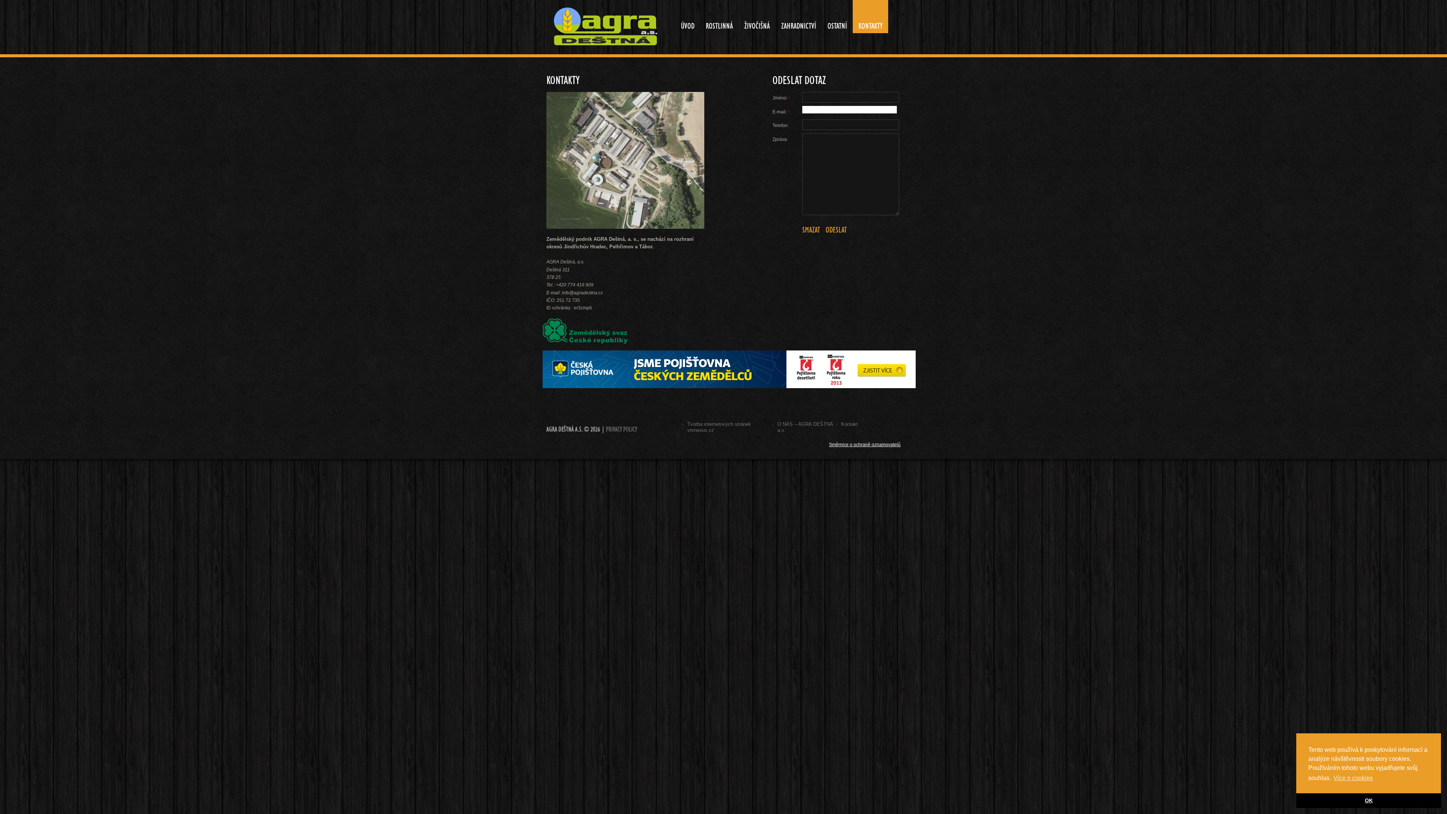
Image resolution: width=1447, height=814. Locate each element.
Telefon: (780, 125)
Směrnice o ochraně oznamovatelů (865, 444)
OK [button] (1369, 800)
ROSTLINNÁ (719, 26)
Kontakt (849, 424)
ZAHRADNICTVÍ (798, 26)
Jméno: (781, 98)
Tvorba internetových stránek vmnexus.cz (719, 427)
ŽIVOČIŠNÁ (757, 26)
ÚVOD (684, 21)
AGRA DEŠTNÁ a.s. (564, 429)
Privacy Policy (621, 429)
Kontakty (870, 26)
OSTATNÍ (834, 21)
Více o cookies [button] (1353, 778)
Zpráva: (780, 139)
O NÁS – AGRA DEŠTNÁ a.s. (805, 427)
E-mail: (780, 112)
